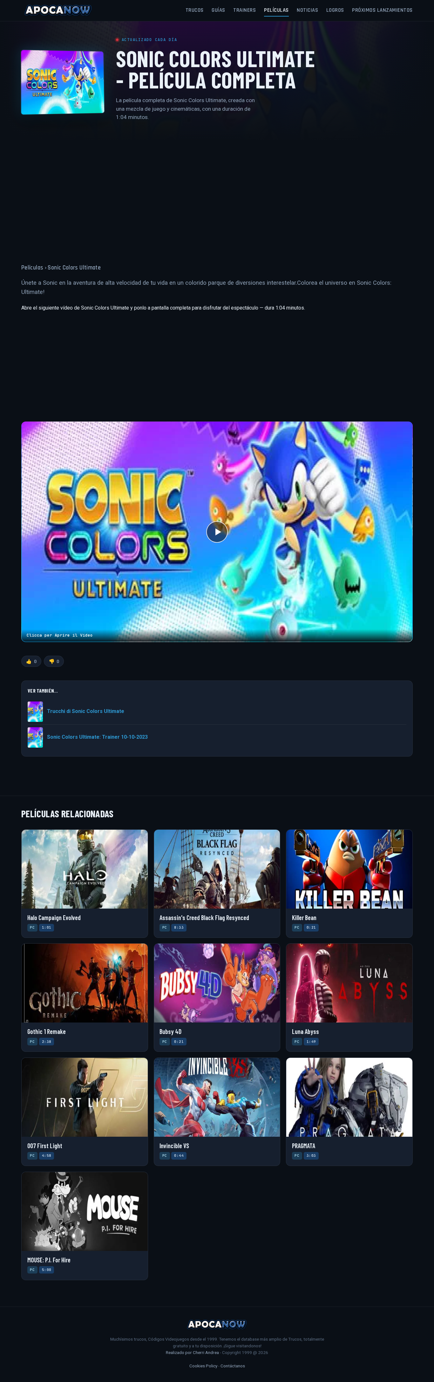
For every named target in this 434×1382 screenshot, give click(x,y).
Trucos (195, 10)
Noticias (307, 10)
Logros (335, 10)
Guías (218, 10)
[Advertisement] (217, 188)
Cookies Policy (203, 1365)
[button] (217, 532)
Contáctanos (232, 1365)
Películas (276, 10)
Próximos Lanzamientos (382, 10)
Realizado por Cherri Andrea (192, 1352)
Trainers (244, 10)
